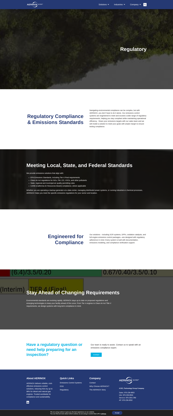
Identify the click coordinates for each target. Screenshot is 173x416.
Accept (117, 413)
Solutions (103, 4)
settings (103, 414)
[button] (144, 4)
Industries (118, 4)
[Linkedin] (27, 402)
